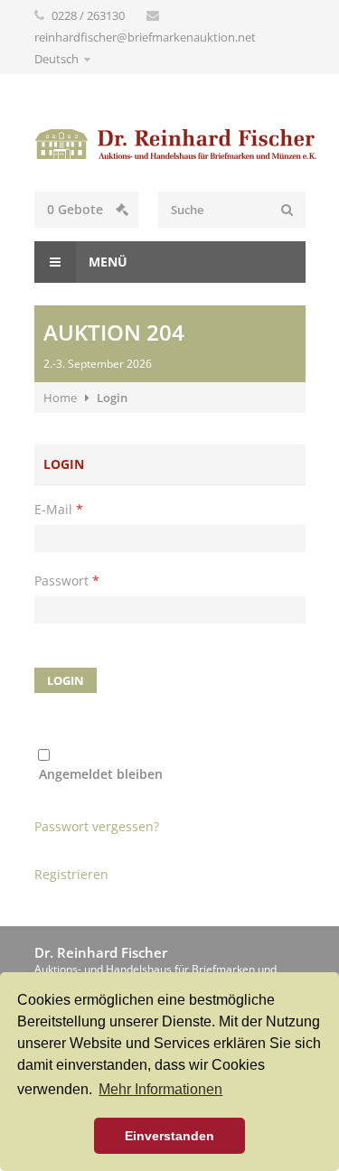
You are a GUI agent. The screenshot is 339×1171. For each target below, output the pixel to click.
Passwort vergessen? (96, 826)
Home (60, 397)
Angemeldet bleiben (101, 773)
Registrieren (71, 874)
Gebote (77, 209)
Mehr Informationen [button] (160, 1089)
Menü (106, 261)
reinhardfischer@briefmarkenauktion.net (145, 37)
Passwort (66, 580)
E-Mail (58, 509)
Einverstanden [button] (169, 1136)
